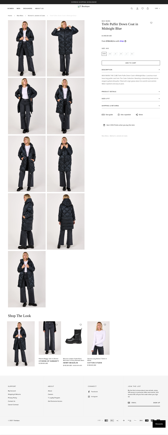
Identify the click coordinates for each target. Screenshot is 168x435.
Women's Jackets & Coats (36, 15)
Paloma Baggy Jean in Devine (48, 359)
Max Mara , (105, 136)
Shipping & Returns (14, 394)
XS (110, 54)
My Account (12, 391)
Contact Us (11, 401)
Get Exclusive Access (55, 401)
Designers (27, 8)
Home (10, 15)
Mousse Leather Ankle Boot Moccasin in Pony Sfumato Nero (73, 359)
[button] (147, 8)
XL (132, 54)
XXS (104, 54)
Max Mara (20, 15)
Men (18, 8)
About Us (39, 8)
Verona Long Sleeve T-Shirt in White (97, 359)
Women (11, 8)
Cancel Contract (13, 405)
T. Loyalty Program (54, 398)
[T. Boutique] (84, 8)
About (50, 391)
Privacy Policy (12, 398)
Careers (50, 394)
